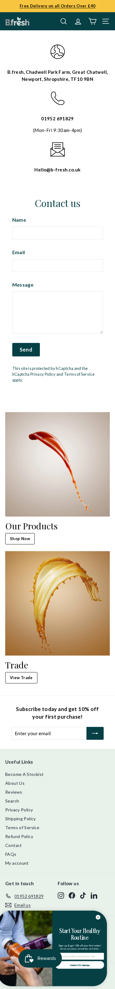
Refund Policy (19, 836)
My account (17, 863)
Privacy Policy (43, 374)
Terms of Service (79, 374)
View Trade (21, 677)
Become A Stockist (24, 774)
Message (23, 285)
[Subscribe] (95, 733)
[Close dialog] (103, 917)
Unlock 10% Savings (85, 964)
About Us (15, 783)
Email (18, 252)
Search (12, 800)
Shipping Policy (20, 818)
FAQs (11, 854)
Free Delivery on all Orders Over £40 (58, 5)
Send (26, 349)
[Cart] (92, 21)
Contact (13, 845)
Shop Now (20, 538)
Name (19, 220)
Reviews (13, 792)
